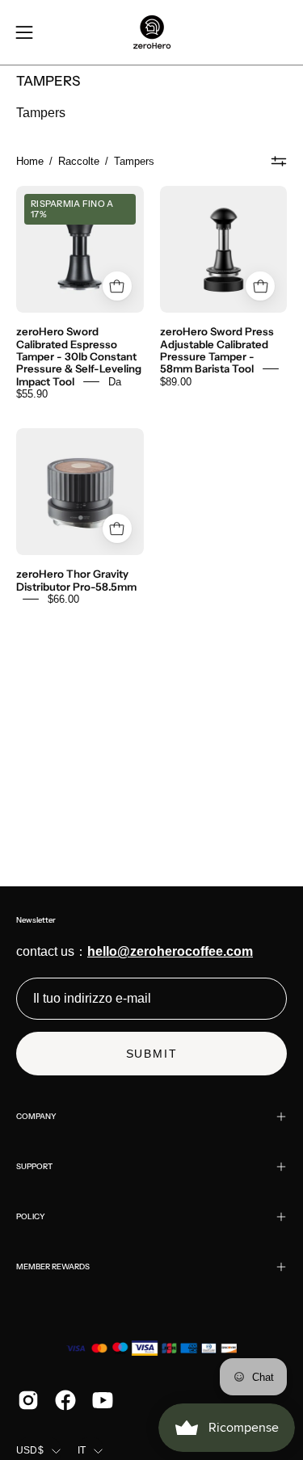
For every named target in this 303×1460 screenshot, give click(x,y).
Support (34, 1166)
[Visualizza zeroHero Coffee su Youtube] (102, 1400)
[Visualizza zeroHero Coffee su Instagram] (28, 1400)
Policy (30, 1216)
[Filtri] (279, 161)
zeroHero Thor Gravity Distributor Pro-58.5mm (76, 579)
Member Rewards (53, 1266)
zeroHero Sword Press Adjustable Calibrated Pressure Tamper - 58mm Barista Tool (217, 350)
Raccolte (78, 161)
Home (30, 161)
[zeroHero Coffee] (152, 32)
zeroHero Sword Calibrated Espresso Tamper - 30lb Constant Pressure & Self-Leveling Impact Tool (78, 356)
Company (36, 1116)
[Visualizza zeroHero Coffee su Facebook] (65, 1400)
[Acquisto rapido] (117, 286)
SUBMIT (152, 1053)
